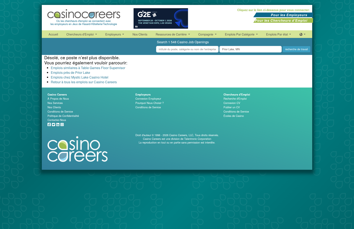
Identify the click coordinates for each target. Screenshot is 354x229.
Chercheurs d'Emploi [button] (80, 34)
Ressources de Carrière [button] (171, 34)
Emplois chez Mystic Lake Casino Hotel (79, 77)
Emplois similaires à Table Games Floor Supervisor (88, 67)
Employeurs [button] (113, 34)
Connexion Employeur (148, 98)
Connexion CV (232, 103)
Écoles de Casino (234, 116)
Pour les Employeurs (289, 15)
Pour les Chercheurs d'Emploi (281, 20)
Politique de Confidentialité (63, 116)
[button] (303, 34)
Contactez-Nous (57, 120)
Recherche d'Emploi (235, 98)
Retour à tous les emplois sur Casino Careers (84, 82)
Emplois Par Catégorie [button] (240, 34)
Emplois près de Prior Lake (70, 72)
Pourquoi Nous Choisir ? (149, 103)
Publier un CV (232, 107)
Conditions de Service (60, 111)
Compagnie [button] (206, 34)
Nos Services (55, 103)
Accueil (53, 34)
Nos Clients (140, 34)
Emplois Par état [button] (277, 34)
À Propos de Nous (58, 98)
